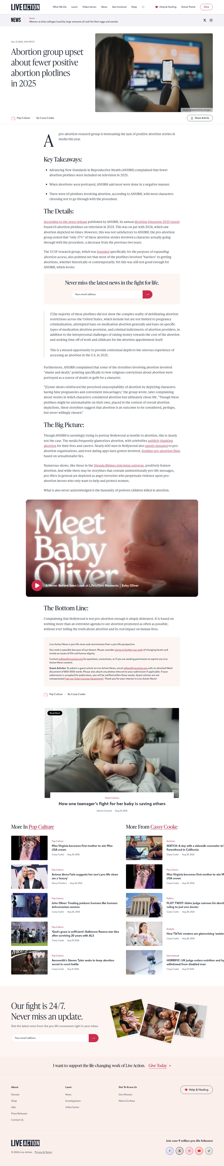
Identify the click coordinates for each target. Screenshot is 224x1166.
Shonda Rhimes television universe (119, 465)
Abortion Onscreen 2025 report (157, 221)
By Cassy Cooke (45, 117)
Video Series (89, 6)
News (104, 6)
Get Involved (119, 6)
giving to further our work (129, 649)
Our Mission (125, 1094)
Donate (15, 1094)
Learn (74, 6)
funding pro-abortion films (161, 451)
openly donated (156, 445)
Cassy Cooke (164, 826)
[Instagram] (211, 20)
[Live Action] (25, 7)
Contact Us (17, 1119)
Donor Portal (188, 6)
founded (103, 251)
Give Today (158, 1065)
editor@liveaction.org (71, 659)
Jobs (13, 1107)
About (14, 1087)
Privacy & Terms (43, 1152)
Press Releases (19, 1113)
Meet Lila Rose (127, 1100)
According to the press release (65, 221)
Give (206, 6)
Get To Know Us (128, 1087)
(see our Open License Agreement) (84, 678)
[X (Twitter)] (204, 20)
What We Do (59, 6)
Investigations (73, 1100)
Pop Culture (23, 117)
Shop (134, 6)
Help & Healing (167, 6)
